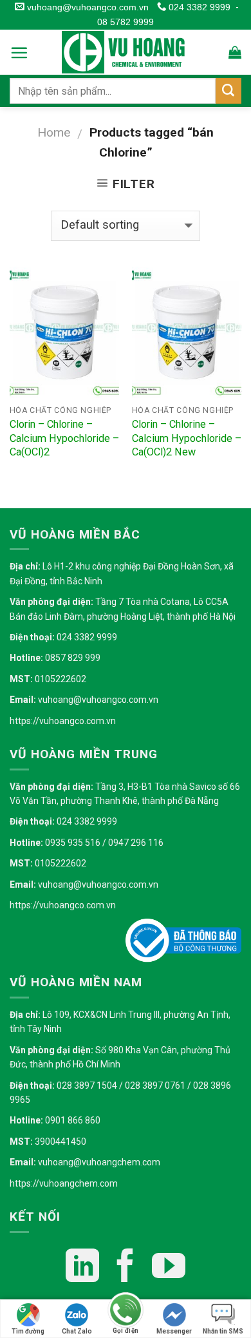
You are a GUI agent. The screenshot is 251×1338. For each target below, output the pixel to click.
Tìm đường (28, 1331)
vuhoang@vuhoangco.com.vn (86, 7)
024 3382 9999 (198, 7)
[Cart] (234, 52)
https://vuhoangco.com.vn (63, 721)
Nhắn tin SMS (223, 1331)
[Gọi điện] (125, 1311)
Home (53, 132)
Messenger (174, 1331)
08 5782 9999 (125, 22)
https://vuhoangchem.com (64, 1183)
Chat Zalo (77, 1331)
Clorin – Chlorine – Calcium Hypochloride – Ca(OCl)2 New (186, 437)
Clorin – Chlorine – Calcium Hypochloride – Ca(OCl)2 (64, 437)
